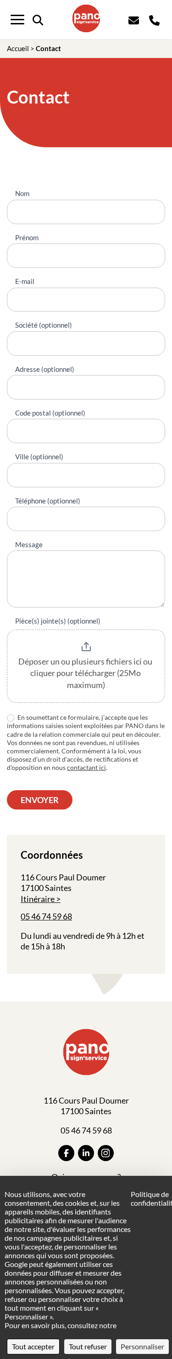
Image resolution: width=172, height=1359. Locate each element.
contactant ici (86, 767)
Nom (22, 193)
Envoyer (40, 800)
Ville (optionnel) (39, 456)
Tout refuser (88, 1346)
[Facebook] (66, 1153)
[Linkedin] (86, 1153)
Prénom (27, 237)
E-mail (24, 281)
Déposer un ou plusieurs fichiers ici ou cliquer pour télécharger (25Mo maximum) (86, 673)
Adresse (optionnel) (44, 369)
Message (29, 544)
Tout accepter (33, 1346)
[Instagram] (106, 1153)
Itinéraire (38, 899)
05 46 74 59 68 (46, 916)
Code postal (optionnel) (50, 413)
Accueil (18, 48)
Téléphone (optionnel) (47, 501)
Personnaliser (142, 1346)
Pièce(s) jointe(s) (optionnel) (57, 621)
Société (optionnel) (43, 325)
